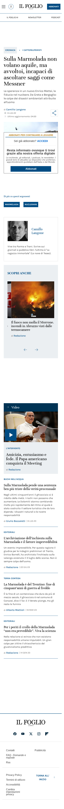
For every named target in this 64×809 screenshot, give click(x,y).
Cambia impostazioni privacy (13, 794)
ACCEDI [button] (42, 141)
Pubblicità (40, 752)
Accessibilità (13, 786)
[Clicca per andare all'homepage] (31, 725)
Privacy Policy (14, 777)
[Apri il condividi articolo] (54, 113)
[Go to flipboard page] (46, 735)
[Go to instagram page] (38, 735)
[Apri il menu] (3, 6)
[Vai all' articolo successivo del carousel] (36, 351)
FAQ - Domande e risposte (16, 758)
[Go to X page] (30, 735)
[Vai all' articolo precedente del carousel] (25, 351)
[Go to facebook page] (14, 735)
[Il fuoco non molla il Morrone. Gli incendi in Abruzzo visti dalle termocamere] (30, 298)
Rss (8, 764)
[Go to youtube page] (22, 735)
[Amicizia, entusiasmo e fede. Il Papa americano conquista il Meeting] (31, 429)
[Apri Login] (11, 6)
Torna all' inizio (42, 779)
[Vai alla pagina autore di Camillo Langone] (18, 231)
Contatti (10, 752)
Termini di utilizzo (15, 781)
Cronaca (10, 50)
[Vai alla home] (31, 7)
